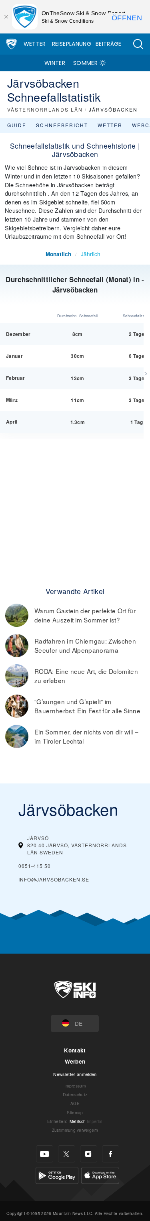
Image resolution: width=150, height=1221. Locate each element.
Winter (54, 63)
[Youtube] (44, 1153)
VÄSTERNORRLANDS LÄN (45, 109)
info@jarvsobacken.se (53, 879)
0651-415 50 (34, 865)
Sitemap (75, 1112)
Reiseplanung (71, 44)
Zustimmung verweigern (75, 1130)
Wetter (35, 44)
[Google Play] (57, 1174)
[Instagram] (88, 1153)
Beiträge (109, 44)
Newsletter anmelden (74, 1074)
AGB (75, 1103)
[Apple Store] (100, 1174)
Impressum (75, 1086)
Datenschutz (75, 1094)
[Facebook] (110, 1153)
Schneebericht (62, 125)
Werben (75, 1061)
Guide (16, 125)
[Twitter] (66, 1153)
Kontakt (75, 1050)
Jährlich (90, 254)
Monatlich (58, 254)
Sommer (85, 63)
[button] (138, 44)
